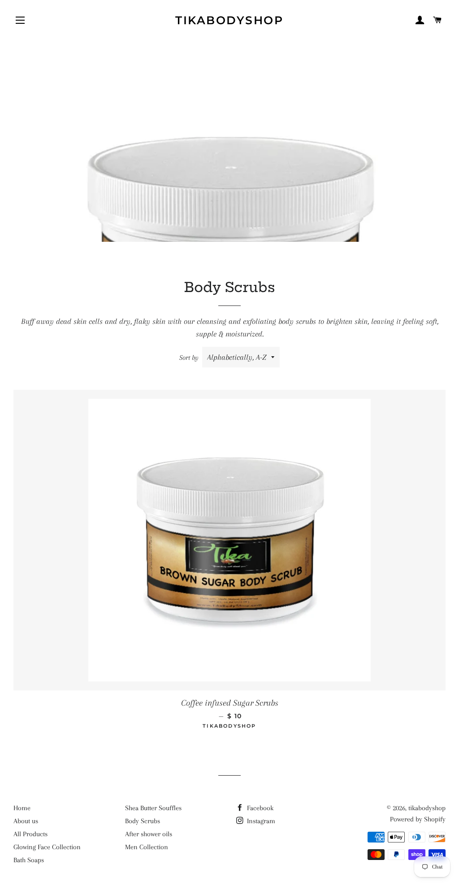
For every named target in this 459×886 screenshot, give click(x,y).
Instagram (260, 821)
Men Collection (146, 847)
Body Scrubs (142, 821)
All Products (30, 834)
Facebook (259, 808)
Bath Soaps (28, 860)
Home (21, 808)
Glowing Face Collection (47, 847)
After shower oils (148, 834)
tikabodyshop (229, 20)
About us (25, 821)
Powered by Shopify (418, 819)
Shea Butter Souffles (153, 808)
